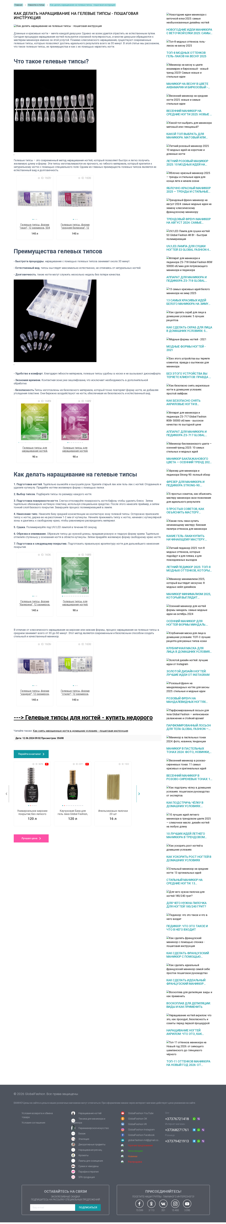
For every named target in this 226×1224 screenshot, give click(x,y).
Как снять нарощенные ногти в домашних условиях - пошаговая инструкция (80, 730)
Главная (18, 5)
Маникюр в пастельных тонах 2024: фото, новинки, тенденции (187, 752)
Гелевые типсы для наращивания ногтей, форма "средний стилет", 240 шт (75, 603)
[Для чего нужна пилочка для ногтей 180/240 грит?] (189, 894)
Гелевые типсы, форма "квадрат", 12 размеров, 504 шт (34, 692)
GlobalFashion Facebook (141, 1135)
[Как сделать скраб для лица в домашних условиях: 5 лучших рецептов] (189, 316)
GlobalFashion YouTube (140, 1113)
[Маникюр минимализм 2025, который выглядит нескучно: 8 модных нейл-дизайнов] (189, 583)
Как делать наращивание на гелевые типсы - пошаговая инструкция (82, 5)
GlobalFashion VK (137, 1124)
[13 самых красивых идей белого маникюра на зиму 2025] (189, 291)
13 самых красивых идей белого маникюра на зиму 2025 (187, 304)
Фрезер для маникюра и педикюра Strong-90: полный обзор (185, 485)
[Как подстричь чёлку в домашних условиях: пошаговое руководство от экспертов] (189, 792)
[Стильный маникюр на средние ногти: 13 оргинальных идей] (189, 871)
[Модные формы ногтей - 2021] (189, 339)
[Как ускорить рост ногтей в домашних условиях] (189, 848)
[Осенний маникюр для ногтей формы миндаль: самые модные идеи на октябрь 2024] (189, 610)
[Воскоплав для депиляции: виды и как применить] (189, 994)
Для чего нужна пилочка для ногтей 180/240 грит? (186, 904)
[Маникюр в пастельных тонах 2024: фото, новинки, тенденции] (189, 739)
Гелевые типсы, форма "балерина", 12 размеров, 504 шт (34, 603)
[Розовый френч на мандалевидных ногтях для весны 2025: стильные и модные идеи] (189, 687)
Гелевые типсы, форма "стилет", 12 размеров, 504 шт (75, 692)
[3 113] (151, 1204)
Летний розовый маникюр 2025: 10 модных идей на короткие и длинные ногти (188, 164)
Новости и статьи (36, 5)
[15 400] (175, 1204)
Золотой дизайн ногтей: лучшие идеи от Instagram (187, 673)
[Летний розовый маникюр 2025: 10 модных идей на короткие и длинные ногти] (189, 150)
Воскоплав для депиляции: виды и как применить (188, 1005)
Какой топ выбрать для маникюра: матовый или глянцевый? (186, 137)
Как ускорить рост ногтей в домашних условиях (188, 858)
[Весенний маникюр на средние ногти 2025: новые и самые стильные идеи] (189, 100)
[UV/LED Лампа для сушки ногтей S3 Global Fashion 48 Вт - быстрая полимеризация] (189, 235)
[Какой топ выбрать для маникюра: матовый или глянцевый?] (189, 125)
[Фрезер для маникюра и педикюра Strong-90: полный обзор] (189, 473)
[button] (34, 219)
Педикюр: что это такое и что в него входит (187, 927)
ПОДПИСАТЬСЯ (88, 1207)
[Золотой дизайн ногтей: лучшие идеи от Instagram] (189, 662)
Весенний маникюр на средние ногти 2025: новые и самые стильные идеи (189, 114)
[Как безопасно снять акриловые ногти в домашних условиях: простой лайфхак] (189, 390)
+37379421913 (177, 1141)
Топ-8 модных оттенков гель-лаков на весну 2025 (186, 54)
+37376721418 (177, 1119)
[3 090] (187, 1204)
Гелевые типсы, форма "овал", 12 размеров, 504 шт (35, 226)
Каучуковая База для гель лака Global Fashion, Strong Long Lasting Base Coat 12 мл (73, 812)
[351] (163, 1204)
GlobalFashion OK (137, 1118)
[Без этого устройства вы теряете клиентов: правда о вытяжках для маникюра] (189, 363)
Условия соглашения (33, 1122)
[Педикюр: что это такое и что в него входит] (189, 917)
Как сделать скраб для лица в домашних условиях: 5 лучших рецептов (189, 331)
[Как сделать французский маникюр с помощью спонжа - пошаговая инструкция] (189, 942)
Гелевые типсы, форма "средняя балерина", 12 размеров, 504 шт (75, 226)
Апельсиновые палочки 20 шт (113, 812)
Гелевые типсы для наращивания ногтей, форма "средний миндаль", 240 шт (35, 449)
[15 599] (139, 1204)
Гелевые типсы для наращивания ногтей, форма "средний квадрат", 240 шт (75, 449)
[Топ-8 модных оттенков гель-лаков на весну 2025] (189, 44)
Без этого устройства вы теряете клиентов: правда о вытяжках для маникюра (188, 377)
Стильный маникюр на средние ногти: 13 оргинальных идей (184, 883)
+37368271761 (177, 1130)
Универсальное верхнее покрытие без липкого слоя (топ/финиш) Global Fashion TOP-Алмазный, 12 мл (32, 812)
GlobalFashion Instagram (141, 1129)
